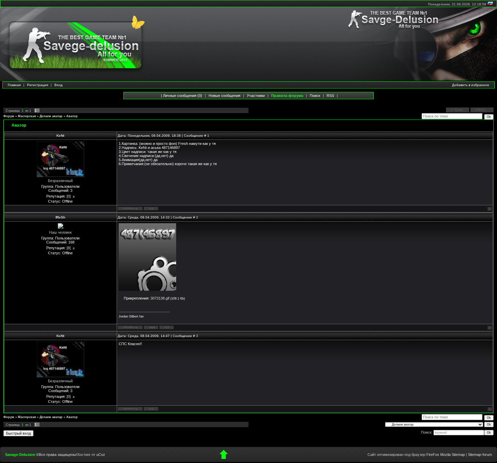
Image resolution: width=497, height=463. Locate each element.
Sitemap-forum (480, 455)
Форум (8, 116)
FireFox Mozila (438, 455)
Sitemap (458, 455)
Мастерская (27, 116)
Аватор (72, 116)
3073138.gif (159, 298)
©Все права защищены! (56, 455)
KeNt (60, 135)
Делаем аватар (51, 116)
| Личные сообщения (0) (181, 96)
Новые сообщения (224, 96)
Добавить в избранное (470, 85)
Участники (256, 96)
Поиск (315, 96)
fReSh (60, 217)
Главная (14, 85)
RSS (330, 96)
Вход (58, 85)
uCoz (100, 455)
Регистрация (37, 85)
